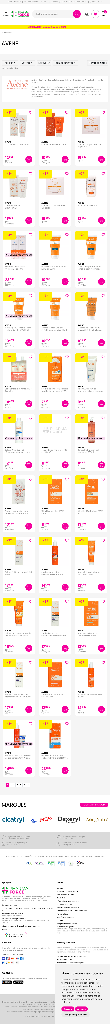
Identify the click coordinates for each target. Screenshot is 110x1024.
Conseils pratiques (64, 904)
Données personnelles (65, 917)
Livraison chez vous (65, 959)
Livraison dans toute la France (36, 2)
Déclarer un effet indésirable (68, 908)
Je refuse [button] (81, 1009)
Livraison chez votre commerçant (70, 963)
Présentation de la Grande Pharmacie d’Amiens (21, 926)
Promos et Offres (64, 62)
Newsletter (61, 898)
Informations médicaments (68, 901)
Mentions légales (63, 914)
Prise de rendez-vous (65, 895)
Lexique (60, 888)
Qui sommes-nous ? (10, 905)
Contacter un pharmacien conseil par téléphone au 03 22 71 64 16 (27, 909)
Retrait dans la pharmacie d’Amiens (72, 956)
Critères (25, 62)
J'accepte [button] (68, 1009)
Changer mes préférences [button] (75, 1014)
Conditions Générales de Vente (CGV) (72, 911)
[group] (14, 820)
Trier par (8, 62)
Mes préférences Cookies (67, 924)
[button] (6, 14)
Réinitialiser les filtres (10, 68)
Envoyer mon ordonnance (67, 891)
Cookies (60, 920)
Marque (42, 62)
